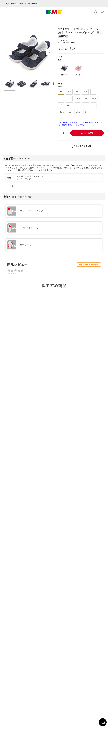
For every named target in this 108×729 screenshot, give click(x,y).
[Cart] (102, 12)
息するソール (26, 244)
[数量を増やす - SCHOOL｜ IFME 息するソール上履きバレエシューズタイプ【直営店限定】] (67, 133)
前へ (9, 52)
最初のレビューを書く (89, 264)
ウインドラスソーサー (30, 228)
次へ (48, 52)
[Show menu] (5, 12)
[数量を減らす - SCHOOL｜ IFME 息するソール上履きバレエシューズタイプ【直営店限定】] (60, 133)
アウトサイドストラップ (31, 211)
